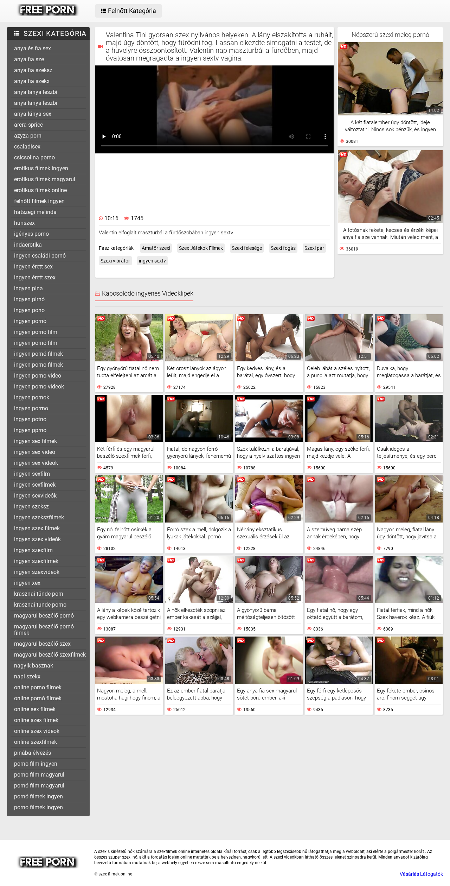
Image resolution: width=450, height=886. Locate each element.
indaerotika (28, 244)
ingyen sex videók (36, 463)
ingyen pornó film (35, 343)
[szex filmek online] (48, 14)
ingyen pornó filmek (38, 353)
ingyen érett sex (33, 266)
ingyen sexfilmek (35, 484)
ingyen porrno (31, 408)
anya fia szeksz (33, 70)
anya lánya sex (32, 113)
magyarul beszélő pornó (44, 615)
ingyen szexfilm (33, 550)
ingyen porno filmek (38, 364)
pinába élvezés (32, 752)
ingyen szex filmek (37, 528)
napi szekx (27, 676)
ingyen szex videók (37, 539)
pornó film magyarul (39, 785)
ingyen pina (28, 288)
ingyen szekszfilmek (39, 517)
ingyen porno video (37, 375)
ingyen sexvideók (35, 495)
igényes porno (31, 233)
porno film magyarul (39, 774)
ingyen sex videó (34, 452)
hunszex (24, 223)
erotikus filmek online (40, 190)
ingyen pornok (31, 397)
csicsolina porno (34, 157)
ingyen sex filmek (35, 441)
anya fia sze (29, 59)
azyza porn (27, 135)
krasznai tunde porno (40, 604)
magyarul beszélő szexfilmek (50, 654)
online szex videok (36, 731)
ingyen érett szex (35, 277)
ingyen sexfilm (32, 473)
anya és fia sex (32, 48)
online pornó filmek (38, 698)
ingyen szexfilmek (36, 561)
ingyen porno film (35, 332)
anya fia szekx (32, 81)
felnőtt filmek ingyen (39, 201)
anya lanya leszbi (35, 103)
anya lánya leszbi (35, 92)
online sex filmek (35, 709)
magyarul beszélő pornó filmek (44, 629)
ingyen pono (29, 310)
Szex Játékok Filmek (201, 248)
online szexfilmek (35, 742)
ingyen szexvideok (36, 572)
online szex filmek (36, 720)
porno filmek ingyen (38, 807)
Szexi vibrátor (115, 261)
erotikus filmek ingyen (41, 168)
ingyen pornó (30, 321)
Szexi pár (314, 248)
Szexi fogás (283, 248)
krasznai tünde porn (38, 593)
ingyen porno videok (39, 386)
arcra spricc (28, 124)
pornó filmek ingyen (38, 796)
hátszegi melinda (35, 212)
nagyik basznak (33, 665)
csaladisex (27, 146)
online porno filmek (38, 687)
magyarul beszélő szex (42, 643)
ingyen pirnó (29, 299)
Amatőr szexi (156, 248)
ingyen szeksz (31, 506)
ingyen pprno (30, 430)
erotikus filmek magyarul (44, 179)
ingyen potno (30, 419)
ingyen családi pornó (40, 255)
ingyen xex (27, 583)
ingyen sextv (152, 261)
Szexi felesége (247, 248)
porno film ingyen (35, 763)
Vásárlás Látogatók (421, 874)
